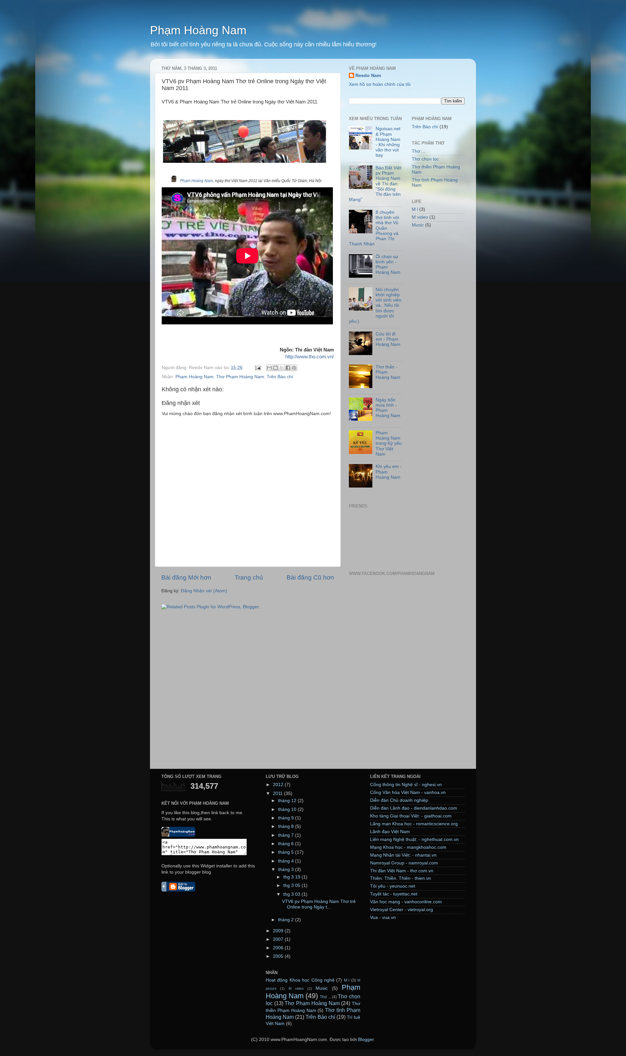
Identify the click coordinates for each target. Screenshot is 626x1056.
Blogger (366, 1039)
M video (420, 217)
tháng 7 (286, 835)
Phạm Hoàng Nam (198, 30)
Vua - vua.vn (383, 917)
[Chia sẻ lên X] (281, 368)
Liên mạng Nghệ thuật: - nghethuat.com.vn (414, 839)
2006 (279, 947)
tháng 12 (288, 800)
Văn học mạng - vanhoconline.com (406, 901)
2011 (278, 793)
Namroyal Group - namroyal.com (404, 863)
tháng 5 (286, 852)
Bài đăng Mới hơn (186, 577)
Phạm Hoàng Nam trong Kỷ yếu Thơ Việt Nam (389, 443)
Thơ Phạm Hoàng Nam (240, 376)
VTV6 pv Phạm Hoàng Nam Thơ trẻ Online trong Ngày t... (319, 904)
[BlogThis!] (275, 368)
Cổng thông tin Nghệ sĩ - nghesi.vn (406, 784)
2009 (279, 930)
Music (418, 225)
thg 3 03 (292, 894)
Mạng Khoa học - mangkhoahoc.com (408, 847)
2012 (279, 784)
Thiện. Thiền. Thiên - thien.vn (400, 878)
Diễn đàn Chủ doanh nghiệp (399, 800)
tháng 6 (286, 843)
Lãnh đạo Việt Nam (390, 831)
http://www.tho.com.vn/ (309, 356)
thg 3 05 (292, 885)
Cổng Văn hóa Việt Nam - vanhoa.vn (408, 792)
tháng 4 (286, 861)
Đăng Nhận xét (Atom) (204, 590)
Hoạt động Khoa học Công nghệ (300, 980)
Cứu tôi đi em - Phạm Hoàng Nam (388, 339)
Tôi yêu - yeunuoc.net (392, 886)
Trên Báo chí (280, 376)
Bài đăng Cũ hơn (310, 577)
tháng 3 (286, 869)
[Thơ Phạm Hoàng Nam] (178, 835)
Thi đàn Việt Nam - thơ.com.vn (401, 870)
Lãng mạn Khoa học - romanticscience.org (414, 823)
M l (415, 209)
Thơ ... (418, 151)
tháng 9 (286, 817)
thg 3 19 (292, 877)
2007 (279, 939)
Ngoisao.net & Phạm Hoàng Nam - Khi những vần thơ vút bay (388, 142)
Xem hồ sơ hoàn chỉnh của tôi (379, 84)
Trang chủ (249, 577)
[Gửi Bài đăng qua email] (257, 367)
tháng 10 (288, 809)
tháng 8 (286, 826)
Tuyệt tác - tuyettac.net (393, 894)
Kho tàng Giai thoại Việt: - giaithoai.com (411, 816)
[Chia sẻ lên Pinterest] (294, 368)
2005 (279, 956)
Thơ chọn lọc (425, 159)
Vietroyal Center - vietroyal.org (401, 909)
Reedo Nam (368, 75)
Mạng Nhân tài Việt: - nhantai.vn (403, 855)
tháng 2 (286, 919)
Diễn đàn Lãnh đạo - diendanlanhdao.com (413, 808)
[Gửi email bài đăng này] (269, 368)
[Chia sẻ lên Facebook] (288, 368)
